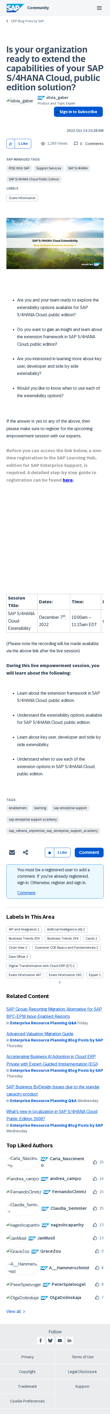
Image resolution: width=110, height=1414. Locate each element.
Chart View (17, 948)
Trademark (27, 1386)
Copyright (27, 1372)
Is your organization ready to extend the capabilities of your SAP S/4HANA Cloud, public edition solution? (54, 68)
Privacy (27, 1357)
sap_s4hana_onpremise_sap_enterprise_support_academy (53, 831)
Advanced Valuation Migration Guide (39, 1034)
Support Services (48, 168)
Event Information (22, 198)
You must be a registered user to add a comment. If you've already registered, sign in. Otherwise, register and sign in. (53, 876)
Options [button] (57, 121)
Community (38, 8)
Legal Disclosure (82, 1372)
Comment (26, 893)
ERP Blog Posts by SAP (27, 21)
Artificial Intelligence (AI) (64, 929)
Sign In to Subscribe (78, 112)
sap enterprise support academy (33, 819)
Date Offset (17, 957)
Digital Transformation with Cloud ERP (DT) (40, 966)
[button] (11, 143)
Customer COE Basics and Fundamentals (65, 948)
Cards (90, 938)
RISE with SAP (19, 168)
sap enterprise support (70, 808)
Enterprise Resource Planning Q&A (43, 1023)
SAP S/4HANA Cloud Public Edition (34, 179)
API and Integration (23, 929)
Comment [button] (89, 852)
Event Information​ (62, 975)
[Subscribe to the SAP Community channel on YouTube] (60, 1340)
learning (40, 808)
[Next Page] (59, 982)
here (68, 480)
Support (82, 1386)
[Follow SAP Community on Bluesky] (50, 1340)
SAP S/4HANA (78, 168)
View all (13, 1311)
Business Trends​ (59, 938)
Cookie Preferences (27, 1401)
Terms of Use (83, 1357)
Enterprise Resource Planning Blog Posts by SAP (56, 1040)
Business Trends (21, 938)
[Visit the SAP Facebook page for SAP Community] (40, 1340)
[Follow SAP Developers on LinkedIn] (69, 1340)
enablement (18, 808)
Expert (93, 975)
